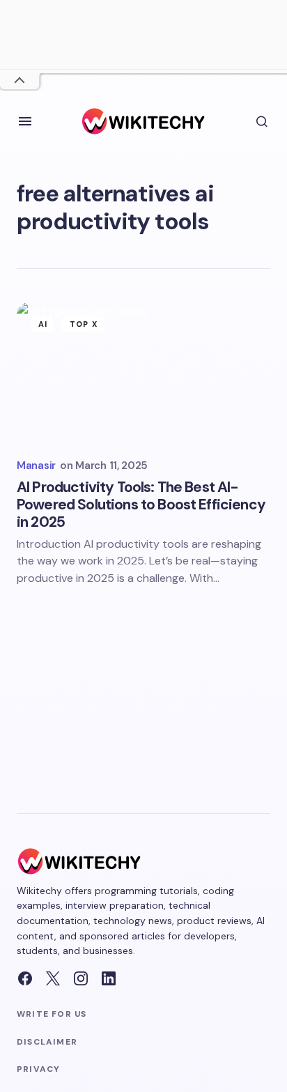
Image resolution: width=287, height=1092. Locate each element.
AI (42, 324)
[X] (53, 978)
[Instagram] (81, 978)
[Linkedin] (109, 978)
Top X (84, 324)
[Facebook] (25, 978)
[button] (25, 121)
